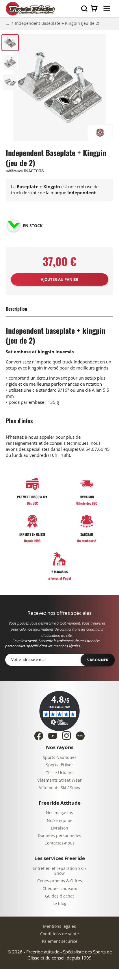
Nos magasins (59, 812)
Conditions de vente (59, 934)
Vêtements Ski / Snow (59, 787)
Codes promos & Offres (59, 880)
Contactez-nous (59, 843)
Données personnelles (59, 835)
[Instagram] (66, 735)
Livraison (59, 828)
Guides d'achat (59, 896)
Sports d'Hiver (59, 765)
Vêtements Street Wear (59, 780)
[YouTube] (52, 736)
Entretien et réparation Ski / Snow (59, 871)
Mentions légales (59, 926)
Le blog (59, 903)
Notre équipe (59, 820)
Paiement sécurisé (59, 941)
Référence (14, 171)
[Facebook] (38, 736)
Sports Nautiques (60, 757)
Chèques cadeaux (59, 888)
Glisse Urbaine (59, 772)
